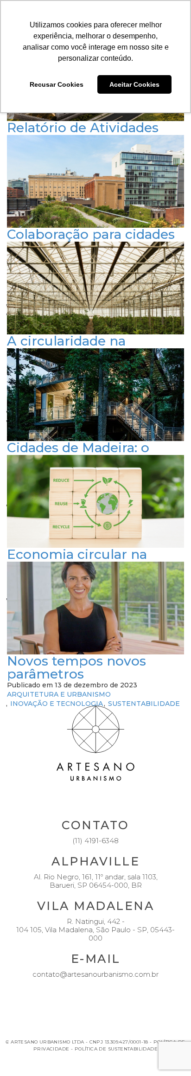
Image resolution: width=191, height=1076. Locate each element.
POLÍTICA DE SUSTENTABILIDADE (116, 1049)
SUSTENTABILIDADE (144, 703)
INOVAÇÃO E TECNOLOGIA (56, 703)
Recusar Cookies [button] (56, 84)
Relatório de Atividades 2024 (83, 134)
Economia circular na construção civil (77, 560)
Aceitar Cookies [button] (134, 84)
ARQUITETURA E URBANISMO (59, 694)
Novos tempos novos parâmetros (76, 667)
